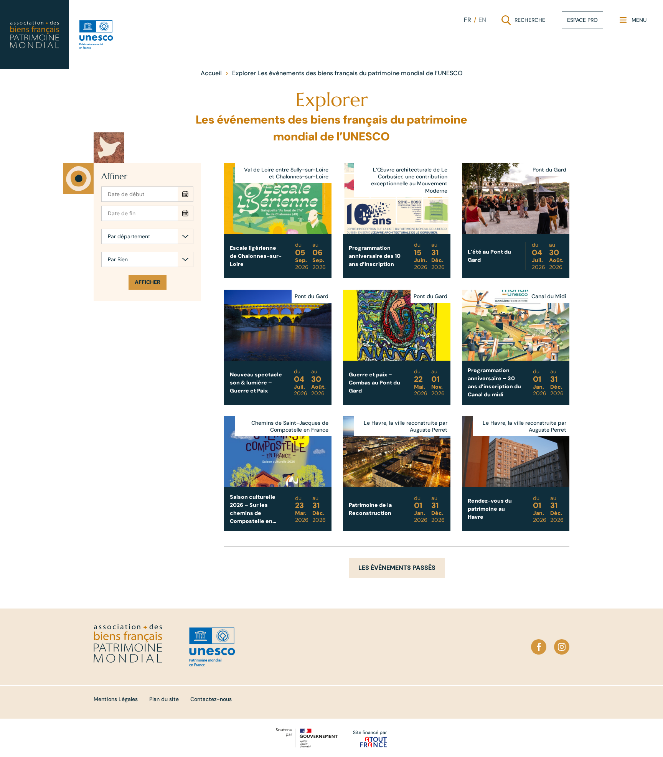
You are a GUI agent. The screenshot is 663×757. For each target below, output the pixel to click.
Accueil (211, 73)
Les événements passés (396, 568)
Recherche (524, 21)
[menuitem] (467, 20)
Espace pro (582, 19)
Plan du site (164, 699)
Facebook (538, 647)
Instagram (561, 647)
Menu (633, 21)
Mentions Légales (116, 699)
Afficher (147, 282)
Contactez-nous (211, 699)
